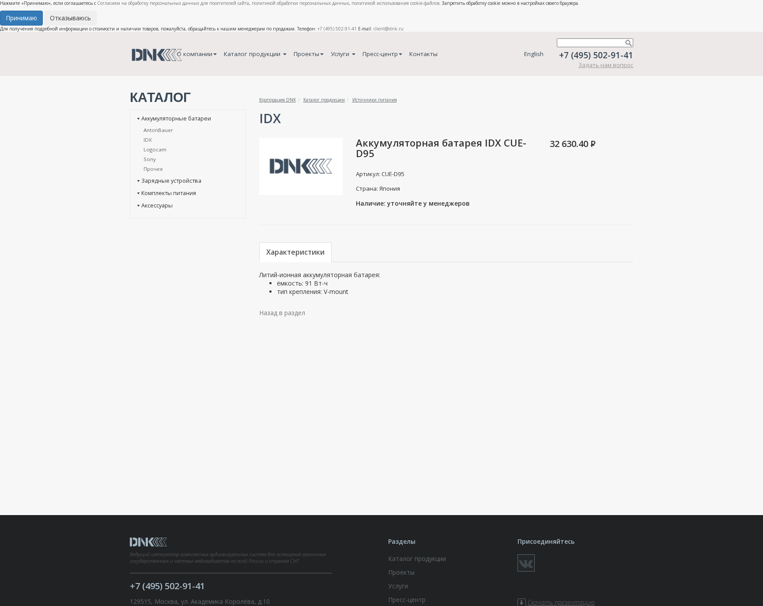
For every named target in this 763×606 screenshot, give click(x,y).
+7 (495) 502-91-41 (337, 29)
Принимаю (21, 18)
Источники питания (374, 100)
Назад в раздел (282, 313)
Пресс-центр (380, 54)
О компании (194, 54)
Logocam (155, 149)
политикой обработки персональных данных (300, 3)
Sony (150, 159)
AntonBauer (158, 130)
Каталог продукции (253, 54)
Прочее (153, 169)
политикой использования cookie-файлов (395, 3)
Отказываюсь (70, 18)
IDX (148, 139)
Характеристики (295, 252)
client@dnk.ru (389, 29)
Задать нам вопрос (605, 65)
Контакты (423, 54)
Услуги (341, 54)
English (534, 54)
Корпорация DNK (277, 100)
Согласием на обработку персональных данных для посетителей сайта (173, 3)
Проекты (306, 54)
